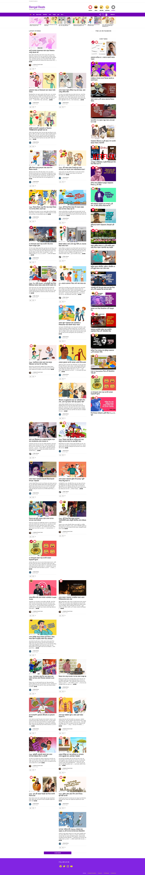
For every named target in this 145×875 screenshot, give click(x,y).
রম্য (33, 14)
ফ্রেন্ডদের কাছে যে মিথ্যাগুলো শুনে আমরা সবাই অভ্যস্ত (50, 25)
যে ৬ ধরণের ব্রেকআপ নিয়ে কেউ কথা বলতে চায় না (72, 284)
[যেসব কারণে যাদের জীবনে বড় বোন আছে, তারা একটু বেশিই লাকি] (65, 20)
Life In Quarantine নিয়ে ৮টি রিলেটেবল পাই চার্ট (102, 372)
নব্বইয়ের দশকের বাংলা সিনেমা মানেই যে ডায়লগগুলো (102, 79)
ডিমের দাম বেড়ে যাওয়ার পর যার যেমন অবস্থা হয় (72, 676)
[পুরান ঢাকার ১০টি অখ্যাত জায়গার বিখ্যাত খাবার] (103, 90)
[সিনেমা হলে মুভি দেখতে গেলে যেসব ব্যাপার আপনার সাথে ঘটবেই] (42, 509)
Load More (57, 853)
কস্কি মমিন (101, 10)
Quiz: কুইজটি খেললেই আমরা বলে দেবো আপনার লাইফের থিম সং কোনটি (40, 755)
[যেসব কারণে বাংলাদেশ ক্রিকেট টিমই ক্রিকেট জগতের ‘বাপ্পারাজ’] (42, 469)
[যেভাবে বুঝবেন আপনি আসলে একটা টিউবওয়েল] (72, 353)
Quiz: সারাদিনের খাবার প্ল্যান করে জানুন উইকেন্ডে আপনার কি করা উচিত (40, 363)
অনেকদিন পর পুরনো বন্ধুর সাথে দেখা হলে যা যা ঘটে (103, 121)
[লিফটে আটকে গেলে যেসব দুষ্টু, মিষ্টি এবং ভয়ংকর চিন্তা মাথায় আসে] (72, 234)
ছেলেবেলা (68, 320)
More (30, 61)
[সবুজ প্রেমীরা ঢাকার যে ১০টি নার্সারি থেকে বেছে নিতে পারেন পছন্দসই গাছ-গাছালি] (103, 237)
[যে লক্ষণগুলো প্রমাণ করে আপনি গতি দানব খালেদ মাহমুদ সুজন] (42, 234)
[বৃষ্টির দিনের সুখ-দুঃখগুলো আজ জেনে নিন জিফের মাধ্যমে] (94, 20)
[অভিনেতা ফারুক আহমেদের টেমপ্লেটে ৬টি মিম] (103, 216)
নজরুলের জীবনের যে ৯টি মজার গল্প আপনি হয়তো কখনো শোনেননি (103, 142)
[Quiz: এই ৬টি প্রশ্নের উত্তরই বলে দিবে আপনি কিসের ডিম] (42, 784)
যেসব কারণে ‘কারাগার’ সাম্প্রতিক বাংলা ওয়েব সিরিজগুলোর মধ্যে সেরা (71, 598)
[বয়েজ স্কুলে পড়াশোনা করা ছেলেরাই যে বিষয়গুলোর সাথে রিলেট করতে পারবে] (72, 313)
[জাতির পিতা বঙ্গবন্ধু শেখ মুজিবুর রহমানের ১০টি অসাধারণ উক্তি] (103, 341)
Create (112, 14)
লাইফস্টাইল (45, 14)
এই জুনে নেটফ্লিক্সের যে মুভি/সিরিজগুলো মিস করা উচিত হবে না (103, 163)
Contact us (113, 873)
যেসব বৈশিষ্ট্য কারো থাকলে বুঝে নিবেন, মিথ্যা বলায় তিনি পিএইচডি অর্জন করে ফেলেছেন (42, 638)
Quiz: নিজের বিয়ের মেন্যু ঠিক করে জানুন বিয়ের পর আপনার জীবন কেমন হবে (42, 208)
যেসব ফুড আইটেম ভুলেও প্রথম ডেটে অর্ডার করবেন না (71, 716)
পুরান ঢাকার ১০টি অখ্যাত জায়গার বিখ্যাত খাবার (102, 100)
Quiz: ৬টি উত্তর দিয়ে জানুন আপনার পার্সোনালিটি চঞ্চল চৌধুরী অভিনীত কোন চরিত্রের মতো (72, 520)
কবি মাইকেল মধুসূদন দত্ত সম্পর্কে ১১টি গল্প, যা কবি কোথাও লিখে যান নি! (102, 205)
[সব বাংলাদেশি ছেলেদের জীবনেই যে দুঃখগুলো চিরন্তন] (42, 705)
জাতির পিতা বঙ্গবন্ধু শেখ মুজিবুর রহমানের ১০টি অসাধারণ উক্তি (102, 351)
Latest (113, 10)
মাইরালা (96, 10)
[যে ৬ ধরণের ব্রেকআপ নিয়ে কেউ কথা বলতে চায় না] (72, 274)
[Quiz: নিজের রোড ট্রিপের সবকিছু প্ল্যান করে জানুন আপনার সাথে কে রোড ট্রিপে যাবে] (72, 430)
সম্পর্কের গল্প (69, 87)
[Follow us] (100, 14)
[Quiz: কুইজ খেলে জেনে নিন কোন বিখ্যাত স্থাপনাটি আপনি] (72, 784)
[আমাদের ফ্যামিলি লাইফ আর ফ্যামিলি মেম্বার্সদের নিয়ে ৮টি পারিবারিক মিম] (103, 320)
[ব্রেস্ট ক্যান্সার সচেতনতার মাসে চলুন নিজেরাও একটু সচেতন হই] (36, 20)
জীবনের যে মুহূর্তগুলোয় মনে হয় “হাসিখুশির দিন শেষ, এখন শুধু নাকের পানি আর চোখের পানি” (72, 401)
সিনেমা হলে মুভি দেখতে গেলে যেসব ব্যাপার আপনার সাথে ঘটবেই (41, 519)
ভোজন (50, 14)
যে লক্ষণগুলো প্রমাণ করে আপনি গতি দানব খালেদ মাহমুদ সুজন (41, 245)
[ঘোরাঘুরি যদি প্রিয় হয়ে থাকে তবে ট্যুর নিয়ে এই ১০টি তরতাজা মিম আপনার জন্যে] (103, 279)
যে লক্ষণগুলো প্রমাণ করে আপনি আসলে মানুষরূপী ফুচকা (40, 559)
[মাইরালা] (34, 34)
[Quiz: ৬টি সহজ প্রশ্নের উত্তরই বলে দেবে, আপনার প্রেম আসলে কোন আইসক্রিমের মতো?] (109, 20)
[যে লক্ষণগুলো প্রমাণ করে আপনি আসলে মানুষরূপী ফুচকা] (42, 548)
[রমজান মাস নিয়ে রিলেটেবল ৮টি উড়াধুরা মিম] (103, 299)
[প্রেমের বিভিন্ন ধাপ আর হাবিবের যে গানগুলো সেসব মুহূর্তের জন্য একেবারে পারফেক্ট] (72, 745)
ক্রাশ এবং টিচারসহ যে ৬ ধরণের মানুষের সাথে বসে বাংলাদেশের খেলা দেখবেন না (42, 440)
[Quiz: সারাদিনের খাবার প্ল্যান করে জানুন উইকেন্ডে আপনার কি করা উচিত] (42, 353)
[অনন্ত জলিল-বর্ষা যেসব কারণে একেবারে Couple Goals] (42, 588)
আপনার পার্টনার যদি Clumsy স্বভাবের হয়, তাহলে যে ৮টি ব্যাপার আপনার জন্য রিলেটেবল (72, 830)
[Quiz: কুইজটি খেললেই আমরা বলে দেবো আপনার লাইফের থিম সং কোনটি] (42, 745)
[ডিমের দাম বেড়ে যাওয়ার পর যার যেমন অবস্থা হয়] (72, 667)
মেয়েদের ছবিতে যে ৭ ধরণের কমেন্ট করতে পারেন (103, 58)
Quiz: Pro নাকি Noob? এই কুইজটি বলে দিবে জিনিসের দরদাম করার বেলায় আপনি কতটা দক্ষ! (42, 284)
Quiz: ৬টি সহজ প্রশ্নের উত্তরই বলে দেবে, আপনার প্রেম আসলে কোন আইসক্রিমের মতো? (107, 25)
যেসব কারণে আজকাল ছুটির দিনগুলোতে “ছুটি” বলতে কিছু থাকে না (72, 480)
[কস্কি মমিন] (96, 84)
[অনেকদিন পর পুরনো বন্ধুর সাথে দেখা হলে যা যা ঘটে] (103, 111)
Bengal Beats (37, 7)
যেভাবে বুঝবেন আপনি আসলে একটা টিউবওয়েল (72, 362)
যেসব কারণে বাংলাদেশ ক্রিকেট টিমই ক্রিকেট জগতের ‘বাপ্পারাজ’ (41, 480)
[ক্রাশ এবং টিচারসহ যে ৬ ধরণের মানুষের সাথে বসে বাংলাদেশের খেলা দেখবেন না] (42, 430)
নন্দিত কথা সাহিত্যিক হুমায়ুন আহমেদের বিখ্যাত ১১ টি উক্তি (102, 184)
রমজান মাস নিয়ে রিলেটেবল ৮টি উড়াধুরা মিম (102, 309)
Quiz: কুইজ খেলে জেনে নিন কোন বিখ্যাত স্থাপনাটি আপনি (70, 795)
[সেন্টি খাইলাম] (34, 190)
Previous (30, 22)
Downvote (33, 69)
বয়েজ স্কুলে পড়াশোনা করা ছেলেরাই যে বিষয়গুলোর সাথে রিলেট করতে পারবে (70, 324)
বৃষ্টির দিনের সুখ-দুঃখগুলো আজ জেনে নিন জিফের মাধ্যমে (94, 25)
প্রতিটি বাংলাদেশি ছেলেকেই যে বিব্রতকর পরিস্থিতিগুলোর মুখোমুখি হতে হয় (79, 25)
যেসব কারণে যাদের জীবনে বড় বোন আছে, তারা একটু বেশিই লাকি (64, 25)
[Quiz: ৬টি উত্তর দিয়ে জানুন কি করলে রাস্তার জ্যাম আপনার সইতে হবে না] (72, 197)
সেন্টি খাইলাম (107, 10)
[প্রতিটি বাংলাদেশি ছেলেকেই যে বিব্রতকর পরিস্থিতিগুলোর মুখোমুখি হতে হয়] (79, 20)
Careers (100, 873)
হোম (30, 14)
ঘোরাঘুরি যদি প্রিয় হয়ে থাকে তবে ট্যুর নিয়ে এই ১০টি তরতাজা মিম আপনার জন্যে (103, 288)
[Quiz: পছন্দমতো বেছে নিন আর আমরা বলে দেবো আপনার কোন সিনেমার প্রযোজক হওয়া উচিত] (42, 667)
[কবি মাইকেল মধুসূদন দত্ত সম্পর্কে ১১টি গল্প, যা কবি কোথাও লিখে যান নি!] (103, 195)
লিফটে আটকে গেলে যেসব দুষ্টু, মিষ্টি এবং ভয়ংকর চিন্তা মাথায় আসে (72, 245)
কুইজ (58, 14)
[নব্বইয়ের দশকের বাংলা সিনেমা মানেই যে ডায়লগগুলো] (103, 69)
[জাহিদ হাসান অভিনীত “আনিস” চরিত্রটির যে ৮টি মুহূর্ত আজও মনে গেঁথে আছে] (103, 258)
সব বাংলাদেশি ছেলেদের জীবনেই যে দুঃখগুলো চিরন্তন (42, 716)
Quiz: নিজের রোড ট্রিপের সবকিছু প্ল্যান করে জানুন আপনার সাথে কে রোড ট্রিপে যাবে (71, 440)
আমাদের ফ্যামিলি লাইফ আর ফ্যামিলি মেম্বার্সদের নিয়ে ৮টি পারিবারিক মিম (101, 330)
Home (84, 873)
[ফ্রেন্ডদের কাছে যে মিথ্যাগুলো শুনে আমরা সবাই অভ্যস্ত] (51, 20)
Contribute (106, 873)
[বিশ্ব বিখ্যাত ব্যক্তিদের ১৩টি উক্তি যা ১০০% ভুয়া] (103, 404)
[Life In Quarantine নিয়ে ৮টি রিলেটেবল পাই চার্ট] (103, 362)
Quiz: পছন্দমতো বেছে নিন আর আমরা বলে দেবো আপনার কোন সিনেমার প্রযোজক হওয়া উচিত (41, 678)
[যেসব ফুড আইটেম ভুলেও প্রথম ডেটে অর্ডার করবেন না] (72, 705)
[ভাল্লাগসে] (31, 34)
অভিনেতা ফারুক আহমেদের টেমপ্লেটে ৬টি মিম (102, 226)
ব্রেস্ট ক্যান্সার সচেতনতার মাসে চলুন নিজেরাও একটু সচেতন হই (35, 25)
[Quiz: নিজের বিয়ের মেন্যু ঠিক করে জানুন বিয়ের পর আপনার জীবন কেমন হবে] (42, 197)
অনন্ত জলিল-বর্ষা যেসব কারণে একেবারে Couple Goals (42, 598)
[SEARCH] (103, 14)
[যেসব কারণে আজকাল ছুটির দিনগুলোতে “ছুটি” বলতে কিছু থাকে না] (72, 469)
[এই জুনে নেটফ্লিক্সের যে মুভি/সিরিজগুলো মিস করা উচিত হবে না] (103, 153)
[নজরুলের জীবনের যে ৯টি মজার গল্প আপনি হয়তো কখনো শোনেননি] (103, 132)
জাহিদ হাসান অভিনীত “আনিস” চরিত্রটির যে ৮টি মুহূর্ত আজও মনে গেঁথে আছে (103, 267)
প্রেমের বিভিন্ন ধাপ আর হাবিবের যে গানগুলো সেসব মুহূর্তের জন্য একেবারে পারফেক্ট (71, 755)
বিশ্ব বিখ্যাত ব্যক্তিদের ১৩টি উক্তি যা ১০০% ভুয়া (103, 414)
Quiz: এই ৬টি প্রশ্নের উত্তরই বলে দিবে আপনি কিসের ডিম (42, 795)
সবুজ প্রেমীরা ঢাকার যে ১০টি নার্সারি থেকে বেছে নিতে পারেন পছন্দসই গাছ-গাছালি (102, 246)
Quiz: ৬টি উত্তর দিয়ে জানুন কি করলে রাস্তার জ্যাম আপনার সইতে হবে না (71, 208)
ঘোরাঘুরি (54, 14)
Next (115, 22)
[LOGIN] (106, 14)
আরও (62, 14)
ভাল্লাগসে (90, 10)
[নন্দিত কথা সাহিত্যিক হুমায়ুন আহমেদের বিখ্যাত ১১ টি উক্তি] (103, 174)
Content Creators (33, 1)
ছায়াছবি (69, 595)
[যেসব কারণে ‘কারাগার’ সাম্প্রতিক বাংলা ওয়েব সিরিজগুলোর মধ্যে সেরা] (72, 588)
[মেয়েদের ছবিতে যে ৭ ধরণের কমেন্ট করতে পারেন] (103, 48)
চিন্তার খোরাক (38, 14)
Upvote (30, 69)
